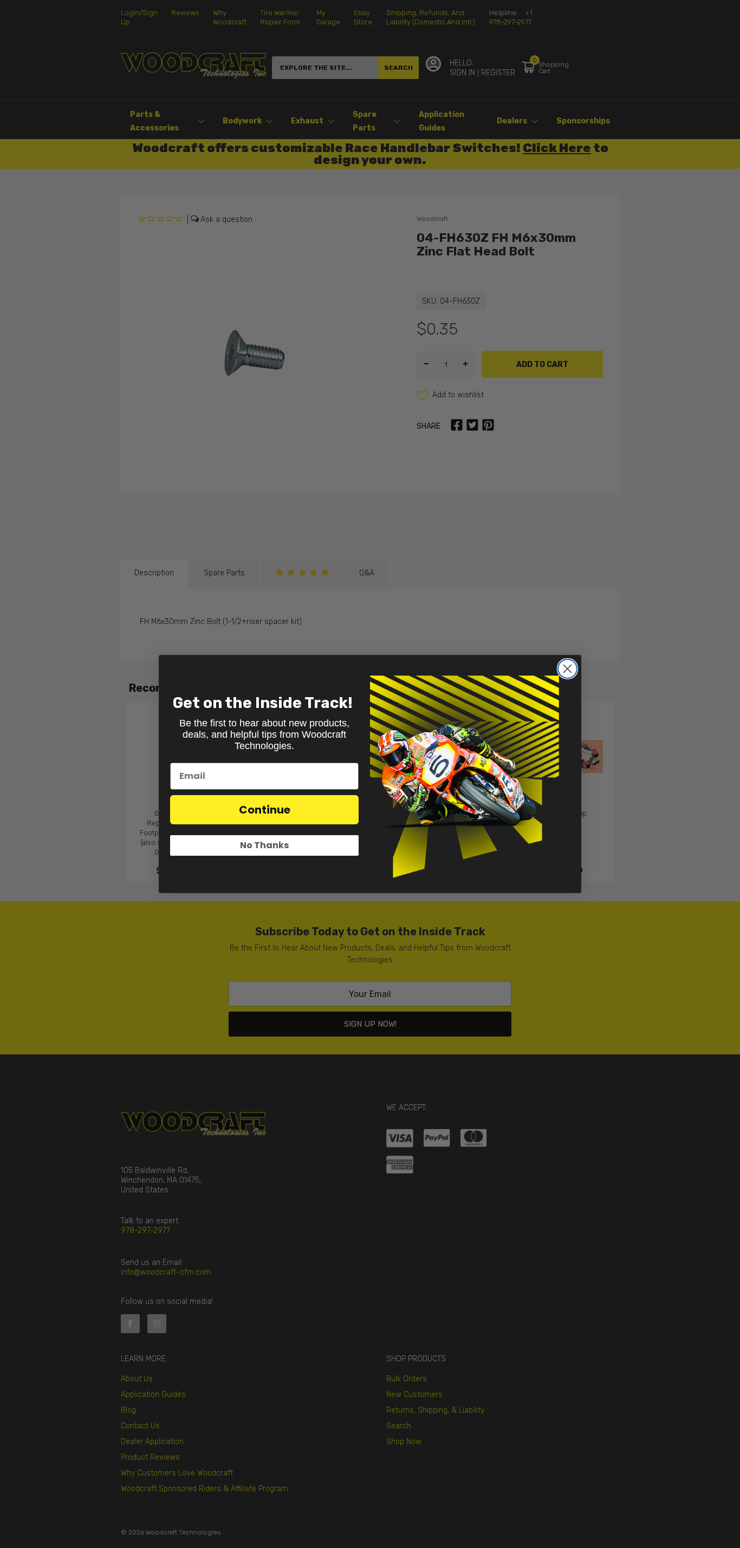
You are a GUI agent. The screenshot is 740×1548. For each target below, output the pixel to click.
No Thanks (264, 845)
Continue (264, 809)
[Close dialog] (567, 668)
